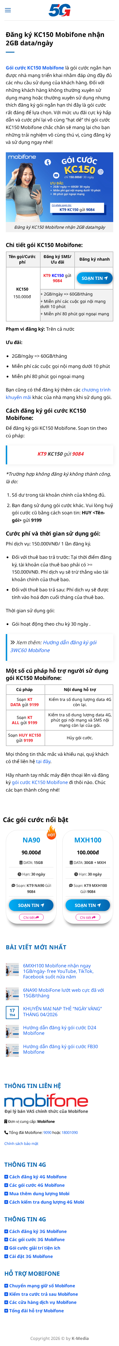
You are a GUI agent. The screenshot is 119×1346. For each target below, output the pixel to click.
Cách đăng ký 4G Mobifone (37, 1176)
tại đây (43, 761)
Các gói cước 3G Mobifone (36, 1239)
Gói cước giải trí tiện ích (34, 1248)
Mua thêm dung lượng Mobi (38, 1193)
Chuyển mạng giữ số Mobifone (41, 1285)
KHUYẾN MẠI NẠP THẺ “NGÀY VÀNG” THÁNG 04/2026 (62, 1011)
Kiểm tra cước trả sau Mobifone (43, 1294)
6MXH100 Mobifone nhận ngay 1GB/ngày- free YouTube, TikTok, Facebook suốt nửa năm (58, 971)
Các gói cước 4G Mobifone (36, 1185)
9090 (47, 1132)
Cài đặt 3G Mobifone (30, 1256)
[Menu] (8, 10)
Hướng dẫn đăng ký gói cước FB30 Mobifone (60, 1049)
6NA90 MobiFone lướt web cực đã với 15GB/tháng (63, 992)
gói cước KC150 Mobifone (40, 782)
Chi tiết (29, 917)
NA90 (31, 839)
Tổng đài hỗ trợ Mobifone (36, 1310)
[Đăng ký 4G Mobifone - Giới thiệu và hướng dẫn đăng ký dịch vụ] (60, 10)
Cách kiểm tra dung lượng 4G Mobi (46, 1202)
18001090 (70, 1132)
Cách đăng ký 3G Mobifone (37, 1231)
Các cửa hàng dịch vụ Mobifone (42, 1302)
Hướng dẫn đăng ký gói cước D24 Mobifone (59, 1030)
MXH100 (87, 839)
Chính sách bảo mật (21, 1143)
